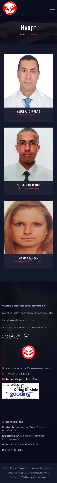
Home (22, 34)
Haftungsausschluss (35, 472)
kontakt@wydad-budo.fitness (23, 379)
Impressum (47, 468)
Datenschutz (15, 472)
